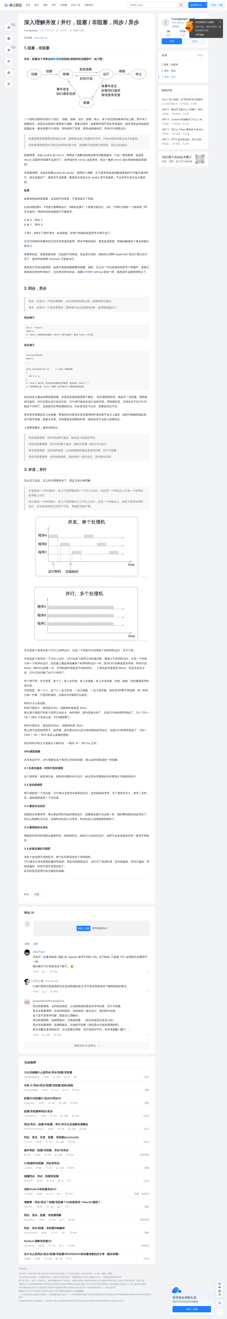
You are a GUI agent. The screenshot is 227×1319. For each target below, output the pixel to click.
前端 (137, 1193)
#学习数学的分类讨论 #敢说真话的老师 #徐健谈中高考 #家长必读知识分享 (52, 1287)
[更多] (219, 1311)
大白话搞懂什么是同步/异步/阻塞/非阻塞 (48, 1072)
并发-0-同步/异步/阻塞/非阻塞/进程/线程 (48, 1085)
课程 (45, 4)
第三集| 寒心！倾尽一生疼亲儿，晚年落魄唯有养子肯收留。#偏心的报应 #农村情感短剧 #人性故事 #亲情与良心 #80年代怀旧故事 (77, 1280)
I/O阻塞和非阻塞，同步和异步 (42, 1163)
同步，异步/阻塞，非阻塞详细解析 (44, 1228)
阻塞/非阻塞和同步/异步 (38, 1111)
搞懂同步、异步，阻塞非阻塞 (41, 1176)
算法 (29, 246)
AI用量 (63, 4)
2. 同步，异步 (169, 70)
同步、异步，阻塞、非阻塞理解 (42, 1215)
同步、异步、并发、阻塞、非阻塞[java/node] (51, 1137)
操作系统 (56, 59)
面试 (147, 1206)
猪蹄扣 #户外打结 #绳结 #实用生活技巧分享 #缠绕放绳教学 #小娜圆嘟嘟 (51, 1291)
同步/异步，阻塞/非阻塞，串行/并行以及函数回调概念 (56, 1124)
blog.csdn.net (41, 37)
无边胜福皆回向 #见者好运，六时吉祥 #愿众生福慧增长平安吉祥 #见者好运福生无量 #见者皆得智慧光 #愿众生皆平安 (71, 1301)
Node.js (145, 1193)
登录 (217, 4)
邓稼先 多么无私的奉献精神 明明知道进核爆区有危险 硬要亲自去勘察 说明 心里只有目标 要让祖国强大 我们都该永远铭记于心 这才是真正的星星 (82, 1284)
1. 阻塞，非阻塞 (170, 64)
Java (146, 1077)
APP (54, 4)
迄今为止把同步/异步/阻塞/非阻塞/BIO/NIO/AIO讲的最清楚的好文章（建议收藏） (72, 1254)
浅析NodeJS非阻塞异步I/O (40, 1189)
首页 (28, 4)
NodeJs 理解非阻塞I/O (38, 1241)
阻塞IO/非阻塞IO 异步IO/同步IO (42, 1098)
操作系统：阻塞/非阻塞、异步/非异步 (46, 1150)
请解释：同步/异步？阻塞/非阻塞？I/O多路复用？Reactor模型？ (62, 1202)
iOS (85, 271)
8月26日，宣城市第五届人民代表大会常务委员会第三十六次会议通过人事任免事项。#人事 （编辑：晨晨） (66, 1273)
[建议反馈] (219, 1303)
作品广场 (75, 4)
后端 (147, 1090)
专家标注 (89, 4)
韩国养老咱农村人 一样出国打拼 (101, 1287)
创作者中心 (196, 4)
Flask (146, 1116)
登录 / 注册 (83, 928)
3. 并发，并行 (169, 76)
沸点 (36, 4)
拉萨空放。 (141, 1280)
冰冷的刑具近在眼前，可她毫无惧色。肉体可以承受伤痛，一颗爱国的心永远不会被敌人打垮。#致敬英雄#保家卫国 (70, 1277)
